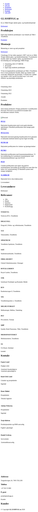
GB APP (8, 13)
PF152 (3, 121)
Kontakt (7, 11)
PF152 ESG (5, 133)
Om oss (7, 5)
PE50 (3, 162)
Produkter (8, 7)
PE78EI (3, 150)
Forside (7, 4)
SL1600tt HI (5, 175)
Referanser (8, 9)
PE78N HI (4, 142)
